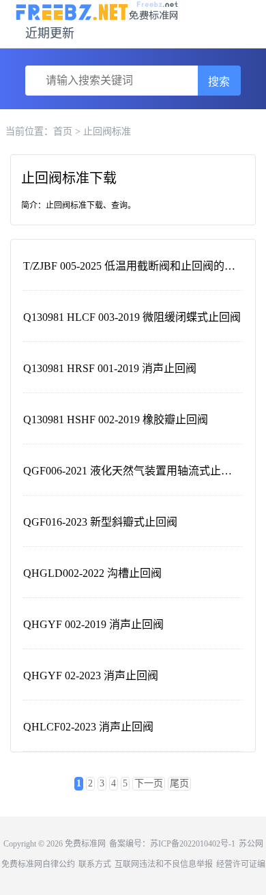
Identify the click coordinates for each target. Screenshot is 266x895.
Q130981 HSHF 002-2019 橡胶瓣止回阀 (115, 419)
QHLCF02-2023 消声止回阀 (88, 727)
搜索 (219, 81)
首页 (62, 131)
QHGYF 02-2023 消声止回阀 (90, 675)
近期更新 (49, 33)
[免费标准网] (97, 10)
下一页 (148, 783)
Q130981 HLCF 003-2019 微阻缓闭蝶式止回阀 (132, 317)
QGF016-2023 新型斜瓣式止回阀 (100, 522)
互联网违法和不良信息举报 (164, 864)
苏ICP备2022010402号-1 (192, 844)
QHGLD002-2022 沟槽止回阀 (92, 573)
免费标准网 (85, 844)
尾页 (179, 783)
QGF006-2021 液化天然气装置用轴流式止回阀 (133, 471)
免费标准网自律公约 (38, 864)
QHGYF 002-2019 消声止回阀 (93, 624)
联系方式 (94, 864)
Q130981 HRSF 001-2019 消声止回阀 (109, 368)
